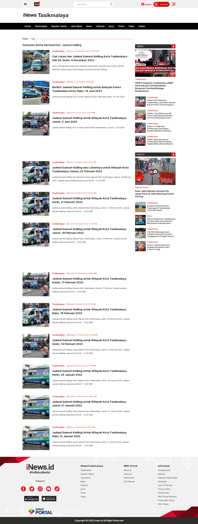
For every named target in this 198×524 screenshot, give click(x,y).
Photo (121, 26)
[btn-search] (111, 3)
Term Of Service (165, 485)
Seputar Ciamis (59, 26)
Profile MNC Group (166, 500)
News (89, 26)
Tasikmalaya (41, 26)
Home (28, 26)
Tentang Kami (164, 470)
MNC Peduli (163, 504)
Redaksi (161, 474)
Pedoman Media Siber (167, 478)
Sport (111, 26)
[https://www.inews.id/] (45, 15)
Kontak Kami (163, 493)
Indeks (141, 26)
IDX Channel (129, 481)
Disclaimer (162, 481)
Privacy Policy (164, 489)
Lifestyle (100, 26)
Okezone (128, 474)
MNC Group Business (167, 496)
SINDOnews (129, 478)
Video (131, 26)
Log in (148, 4)
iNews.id (127, 470)
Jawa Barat (76, 26)
